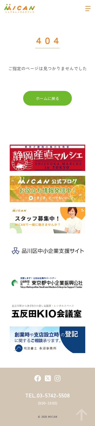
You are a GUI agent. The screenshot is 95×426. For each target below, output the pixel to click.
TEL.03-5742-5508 (47, 395)
